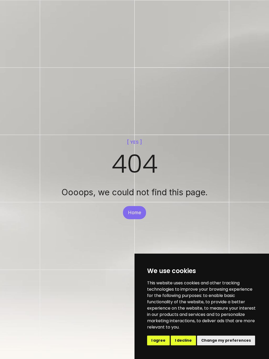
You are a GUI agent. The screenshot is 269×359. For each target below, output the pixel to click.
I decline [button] (183, 340)
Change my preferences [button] (226, 340)
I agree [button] (158, 340)
